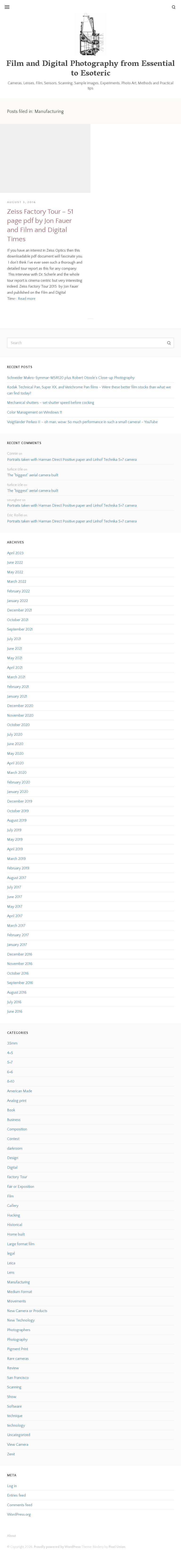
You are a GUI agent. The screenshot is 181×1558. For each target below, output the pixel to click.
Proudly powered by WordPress (57, 1547)
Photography (17, 1339)
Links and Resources (21, 17)
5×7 (10, 1062)
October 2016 (18, 973)
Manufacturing (18, 1282)
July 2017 (14, 887)
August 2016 (17, 992)
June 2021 (14, 648)
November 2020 (20, 715)
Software (14, 1406)
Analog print (16, 1101)
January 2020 (17, 792)
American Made (19, 1091)
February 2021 (18, 687)
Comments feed (19, 1505)
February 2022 (18, 591)
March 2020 (17, 773)
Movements (16, 1301)
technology (16, 1425)
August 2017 (16, 878)
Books (9, 27)
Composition (17, 1129)
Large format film (20, 1244)
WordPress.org (19, 1514)
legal (11, 1253)
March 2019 (16, 859)
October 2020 (18, 725)
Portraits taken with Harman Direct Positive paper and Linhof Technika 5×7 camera (72, 460)
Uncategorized (18, 1435)
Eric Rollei (15, 515)
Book (11, 1110)
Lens (10, 1272)
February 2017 (18, 935)
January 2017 (17, 945)
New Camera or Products (27, 1311)
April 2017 (15, 916)
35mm (12, 1043)
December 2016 (19, 954)
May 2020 (15, 753)
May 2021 (14, 658)
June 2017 (14, 897)
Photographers (18, 1330)
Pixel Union (117, 1547)
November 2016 (20, 964)
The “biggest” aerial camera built (32, 475)
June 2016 (14, 1011)
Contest (13, 1139)
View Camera (17, 1444)
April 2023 (15, 553)
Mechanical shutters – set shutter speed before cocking (50, 403)
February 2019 (18, 868)
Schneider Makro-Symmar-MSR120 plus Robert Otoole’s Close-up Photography (71, 378)
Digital (12, 1167)
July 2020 (14, 734)
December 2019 (19, 801)
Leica (11, 1263)
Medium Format (19, 1292)
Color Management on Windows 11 (34, 412)
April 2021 (15, 668)
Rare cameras (18, 1359)
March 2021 (16, 677)
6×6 (10, 1072)
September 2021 (20, 629)
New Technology (21, 1320)
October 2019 (18, 811)
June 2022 (15, 562)
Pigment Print (17, 1349)
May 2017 (14, 906)
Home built (16, 1234)
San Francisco (18, 1378)
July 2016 (14, 1002)
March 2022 (16, 581)
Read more (26, 299)
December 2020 (20, 706)
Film (10, 1196)
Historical (14, 1225)
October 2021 (18, 620)
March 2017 (16, 926)
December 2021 (19, 610)
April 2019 (15, 849)
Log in (12, 1486)
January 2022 (17, 601)
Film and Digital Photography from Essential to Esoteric (90, 69)
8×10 (10, 1081)
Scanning (14, 1387)
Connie (12, 453)
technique (14, 1416)
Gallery (12, 1206)
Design (12, 1158)
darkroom (14, 1148)
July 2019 (14, 830)
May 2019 (15, 839)
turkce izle (15, 469)
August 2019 (17, 820)
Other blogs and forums (23, 37)
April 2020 (15, 763)
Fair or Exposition (20, 1187)
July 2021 (14, 639)
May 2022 (15, 572)
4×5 (10, 1053)
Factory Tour (17, 1177)
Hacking (13, 1215)
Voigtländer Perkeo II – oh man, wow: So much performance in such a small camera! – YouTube (82, 422)
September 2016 (20, 983)
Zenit (11, 1454)
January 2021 (17, 696)
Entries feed (16, 1495)
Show (11, 1397)
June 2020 (15, 744)
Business (14, 1120)
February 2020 (18, 782)
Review (13, 1368)
